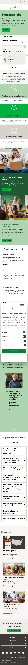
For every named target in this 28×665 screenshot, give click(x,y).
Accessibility (13, 657)
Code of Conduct (21, 657)
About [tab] (23, 308)
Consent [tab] (5, 308)
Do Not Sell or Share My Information (8, 662)
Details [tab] (14, 308)
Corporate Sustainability (6, 660)
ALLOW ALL (14, 351)
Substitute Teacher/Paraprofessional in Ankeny (13, 50)
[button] (2, 7)
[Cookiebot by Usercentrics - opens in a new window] (18, 305)
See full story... (13, 409)
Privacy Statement (5, 657)
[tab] (14, 451)
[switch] (24, 336)
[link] (14, 637)
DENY (14, 359)
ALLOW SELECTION (14, 355)
